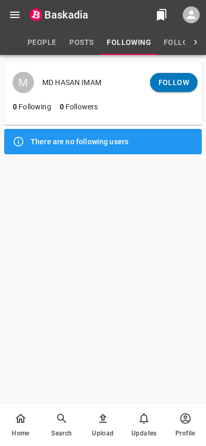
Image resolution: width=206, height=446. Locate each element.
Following (32, 107)
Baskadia (66, 14)
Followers (79, 107)
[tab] (41, 42)
